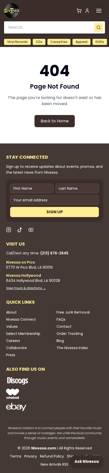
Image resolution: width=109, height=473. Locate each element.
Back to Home (55, 121)
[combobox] (54, 27)
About (11, 312)
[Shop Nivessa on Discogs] (34, 381)
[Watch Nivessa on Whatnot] (34, 394)
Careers (13, 340)
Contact (64, 326)
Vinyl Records (17, 42)
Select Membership (23, 333)
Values (12, 326)
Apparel (81, 42)
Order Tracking (70, 333)
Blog (60, 340)
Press (10, 354)
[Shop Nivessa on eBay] (34, 407)
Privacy (30, 456)
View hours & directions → (26, 288)
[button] (99, 11)
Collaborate (16, 347)
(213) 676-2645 (54, 253)
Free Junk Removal (73, 312)
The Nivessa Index (72, 347)
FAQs (61, 319)
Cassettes (58, 42)
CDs (39, 42)
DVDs (100, 42)
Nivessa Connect (21, 319)
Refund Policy (52, 456)
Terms (15, 456)
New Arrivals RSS (54, 464)
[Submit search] (98, 27)
